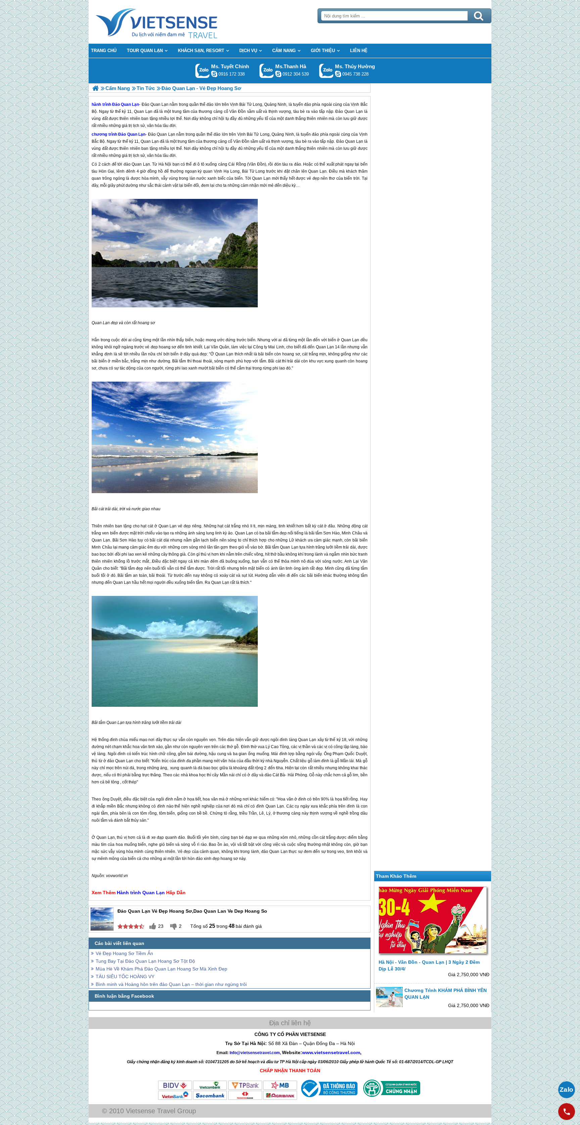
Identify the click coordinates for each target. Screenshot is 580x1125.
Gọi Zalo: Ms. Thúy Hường (326, 70)
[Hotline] (566, 1111)
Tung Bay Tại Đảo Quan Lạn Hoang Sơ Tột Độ (145, 961)
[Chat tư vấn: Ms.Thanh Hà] (278, 74)
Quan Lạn (150, 141)
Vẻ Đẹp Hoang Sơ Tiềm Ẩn (124, 953)
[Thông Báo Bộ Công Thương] (328, 1098)
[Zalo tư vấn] (566, 1089)
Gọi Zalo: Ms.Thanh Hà (266, 70)
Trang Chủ (173, 22)
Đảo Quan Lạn (131, 134)
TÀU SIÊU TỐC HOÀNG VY (125, 976)
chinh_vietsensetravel (214, 74)
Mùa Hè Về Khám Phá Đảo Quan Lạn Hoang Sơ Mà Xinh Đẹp (161, 968)
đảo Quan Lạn (137, 164)
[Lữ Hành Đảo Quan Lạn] (95, 88)
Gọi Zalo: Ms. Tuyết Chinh (202, 70)
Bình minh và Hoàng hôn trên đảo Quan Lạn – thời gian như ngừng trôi (171, 984)
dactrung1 (338, 74)
